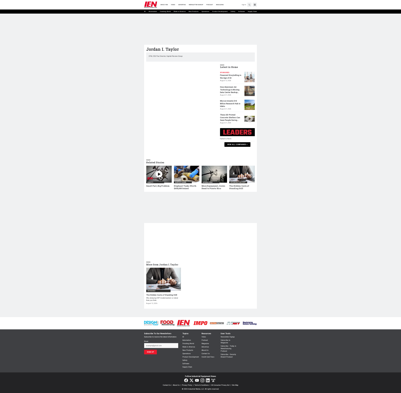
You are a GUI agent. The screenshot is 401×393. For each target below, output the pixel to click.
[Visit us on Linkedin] (208, 380)
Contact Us (167, 385)
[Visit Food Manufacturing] (168, 323)
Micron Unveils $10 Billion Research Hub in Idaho (230, 103)
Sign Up (150, 352)
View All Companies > (237, 144)
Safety (150, 182)
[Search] (249, 5)
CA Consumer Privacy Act (220, 385)
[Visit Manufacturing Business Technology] (250, 323)
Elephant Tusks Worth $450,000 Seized (185, 187)
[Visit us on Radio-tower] (213, 380)
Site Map (235, 385)
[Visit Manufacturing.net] (233, 323)
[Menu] (255, 5)
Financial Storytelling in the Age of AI (230, 76)
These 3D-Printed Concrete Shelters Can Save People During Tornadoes (230, 117)
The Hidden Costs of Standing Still (239, 187)
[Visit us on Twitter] (191, 380)
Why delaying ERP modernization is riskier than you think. (162, 299)
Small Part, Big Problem (157, 186)
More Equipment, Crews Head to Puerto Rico (213, 187)
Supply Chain (180, 182)
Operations (208, 182)
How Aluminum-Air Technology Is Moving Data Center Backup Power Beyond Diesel (230, 90)
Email (146, 341)
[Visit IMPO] (200, 323)
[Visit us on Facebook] (186, 380)
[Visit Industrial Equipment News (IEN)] (183, 323)
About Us (176, 385)
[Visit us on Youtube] (197, 380)
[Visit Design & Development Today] (151, 323)
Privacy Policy (187, 385)
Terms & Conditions (201, 385)
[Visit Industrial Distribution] (217, 323)
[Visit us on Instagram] (202, 380)
